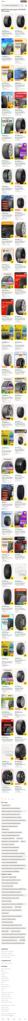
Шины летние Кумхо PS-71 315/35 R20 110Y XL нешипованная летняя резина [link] (7, 293)
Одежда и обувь (5, 978)
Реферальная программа (6, 963)
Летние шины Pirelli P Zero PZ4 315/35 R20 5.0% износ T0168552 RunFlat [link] (6, 451)
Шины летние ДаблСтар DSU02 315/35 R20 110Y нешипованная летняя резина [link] (7, 689)
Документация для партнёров (8, 955)
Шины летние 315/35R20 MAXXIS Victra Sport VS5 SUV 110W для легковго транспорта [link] (20, 504)
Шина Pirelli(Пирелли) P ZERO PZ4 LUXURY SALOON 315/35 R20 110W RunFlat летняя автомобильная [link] (20, 242)
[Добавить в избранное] (12, 15)
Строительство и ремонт (6, 998)
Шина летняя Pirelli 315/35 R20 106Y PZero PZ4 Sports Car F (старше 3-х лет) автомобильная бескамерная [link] (7, 85)
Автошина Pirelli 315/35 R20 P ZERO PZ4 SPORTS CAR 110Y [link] (20, 138)
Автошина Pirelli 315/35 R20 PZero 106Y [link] (20, 215)
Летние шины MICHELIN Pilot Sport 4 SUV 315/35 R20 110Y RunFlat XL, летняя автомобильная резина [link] (20, 634)
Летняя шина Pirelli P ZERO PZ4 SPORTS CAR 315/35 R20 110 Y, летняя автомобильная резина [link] (20, 112)
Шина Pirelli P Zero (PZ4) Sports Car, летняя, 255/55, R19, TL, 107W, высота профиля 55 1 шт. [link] (20, 740)
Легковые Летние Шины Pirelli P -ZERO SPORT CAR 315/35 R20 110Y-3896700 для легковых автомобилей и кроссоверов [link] (7, 215)
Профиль (25, 1019)
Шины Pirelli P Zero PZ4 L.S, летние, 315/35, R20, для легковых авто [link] (7, 714)
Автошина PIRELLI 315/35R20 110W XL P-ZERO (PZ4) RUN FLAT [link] (20, 189)
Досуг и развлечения (6, 968)
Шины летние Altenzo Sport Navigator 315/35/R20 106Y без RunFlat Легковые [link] (19, 478)
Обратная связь (4, 1007)
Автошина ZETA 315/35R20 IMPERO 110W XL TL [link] (20, 764)
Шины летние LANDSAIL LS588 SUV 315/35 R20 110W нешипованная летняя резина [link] (7, 478)
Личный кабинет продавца (7, 951)
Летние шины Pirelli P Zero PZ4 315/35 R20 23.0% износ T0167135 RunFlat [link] (20, 346)
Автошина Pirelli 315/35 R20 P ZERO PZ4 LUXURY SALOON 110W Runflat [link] (20, 319)
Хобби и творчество (5, 986)
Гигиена (3, 974)
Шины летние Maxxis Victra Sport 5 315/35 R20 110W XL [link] (20, 609)
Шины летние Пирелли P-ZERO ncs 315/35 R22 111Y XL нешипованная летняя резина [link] (20, 532)
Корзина (19, 1019)
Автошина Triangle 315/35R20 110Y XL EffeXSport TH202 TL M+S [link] (19, 688)
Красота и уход (4, 984)
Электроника (4, 976)
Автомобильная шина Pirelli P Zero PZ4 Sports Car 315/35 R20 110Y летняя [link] (7, 33)
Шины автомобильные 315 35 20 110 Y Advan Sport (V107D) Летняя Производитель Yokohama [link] (20, 557)
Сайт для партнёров (5, 957)
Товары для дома (5, 980)
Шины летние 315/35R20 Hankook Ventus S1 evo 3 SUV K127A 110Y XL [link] (20, 292)
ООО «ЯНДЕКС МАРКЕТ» (10, 1013)
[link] (6, 805)
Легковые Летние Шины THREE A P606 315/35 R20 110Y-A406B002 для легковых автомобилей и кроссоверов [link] (7, 505)
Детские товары (5, 1000)
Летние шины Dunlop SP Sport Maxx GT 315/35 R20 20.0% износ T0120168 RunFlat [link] (7, 662)
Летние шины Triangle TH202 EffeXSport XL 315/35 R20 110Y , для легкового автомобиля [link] (20, 85)
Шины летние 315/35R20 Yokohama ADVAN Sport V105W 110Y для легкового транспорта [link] (7, 319)
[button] (26, 6)
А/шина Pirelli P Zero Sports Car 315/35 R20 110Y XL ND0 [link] (20, 33)
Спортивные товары (5, 994)
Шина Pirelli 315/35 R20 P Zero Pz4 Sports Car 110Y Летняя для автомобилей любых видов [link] (20, 267)
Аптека (2, 982)
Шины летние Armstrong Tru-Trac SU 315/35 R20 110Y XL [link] (7, 740)
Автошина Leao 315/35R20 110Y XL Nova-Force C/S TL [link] (20, 789)
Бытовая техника (5, 972)
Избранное (14, 1019)
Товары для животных (6, 996)
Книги (2, 990)
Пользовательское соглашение (8, 1005)
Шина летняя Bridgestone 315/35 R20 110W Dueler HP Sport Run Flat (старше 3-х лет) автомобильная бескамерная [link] (7, 557)
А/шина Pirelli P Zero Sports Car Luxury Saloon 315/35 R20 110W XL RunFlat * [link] (7, 372)
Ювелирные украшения (6, 1002)
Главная (3, 1019)
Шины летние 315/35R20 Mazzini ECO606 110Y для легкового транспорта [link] (7, 242)
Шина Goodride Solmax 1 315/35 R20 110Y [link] (20, 661)
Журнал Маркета (5, 1011)
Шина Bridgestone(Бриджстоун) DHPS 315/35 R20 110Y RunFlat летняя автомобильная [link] (20, 714)
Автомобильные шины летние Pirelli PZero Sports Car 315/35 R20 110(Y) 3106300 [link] (7, 138)
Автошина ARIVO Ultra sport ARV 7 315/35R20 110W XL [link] (7, 764)
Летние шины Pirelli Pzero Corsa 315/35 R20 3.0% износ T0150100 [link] (7, 346)
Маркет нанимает (5, 1009)
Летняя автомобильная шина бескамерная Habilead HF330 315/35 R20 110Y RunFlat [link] (20, 583)
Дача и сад (3, 988)
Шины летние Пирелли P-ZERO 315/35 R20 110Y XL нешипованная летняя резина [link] (20, 164)
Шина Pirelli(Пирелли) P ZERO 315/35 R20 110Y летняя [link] (7, 189)
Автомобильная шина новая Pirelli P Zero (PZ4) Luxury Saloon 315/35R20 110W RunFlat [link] (20, 424)
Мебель (3, 970)
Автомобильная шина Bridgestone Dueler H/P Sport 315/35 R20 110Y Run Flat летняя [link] (7, 424)
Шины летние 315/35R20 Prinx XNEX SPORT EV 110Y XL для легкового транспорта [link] (7, 583)
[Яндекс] (11, 1015)
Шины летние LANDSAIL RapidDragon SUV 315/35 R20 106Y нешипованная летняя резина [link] (7, 398)
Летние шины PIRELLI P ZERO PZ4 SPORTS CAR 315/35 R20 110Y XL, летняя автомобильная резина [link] (7, 59)
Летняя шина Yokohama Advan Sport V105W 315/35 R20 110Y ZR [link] (20, 372)
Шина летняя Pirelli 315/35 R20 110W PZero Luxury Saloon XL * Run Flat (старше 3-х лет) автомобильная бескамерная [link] (20, 59)
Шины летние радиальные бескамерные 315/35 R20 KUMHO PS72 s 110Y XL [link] (20, 398)
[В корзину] (12, 28)
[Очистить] (22, 5)
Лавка (8, 1019)
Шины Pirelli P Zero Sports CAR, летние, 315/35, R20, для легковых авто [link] (6, 267)
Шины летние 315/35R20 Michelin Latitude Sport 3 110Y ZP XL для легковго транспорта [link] (7, 609)
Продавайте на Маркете (6, 953)
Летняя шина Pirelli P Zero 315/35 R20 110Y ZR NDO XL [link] (7, 112)
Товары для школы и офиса (7, 992)
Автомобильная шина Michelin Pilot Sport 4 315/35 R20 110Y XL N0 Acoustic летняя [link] (7, 789)
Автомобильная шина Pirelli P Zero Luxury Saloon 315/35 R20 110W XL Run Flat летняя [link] (7, 163)
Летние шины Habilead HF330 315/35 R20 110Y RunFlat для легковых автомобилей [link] (7, 532)
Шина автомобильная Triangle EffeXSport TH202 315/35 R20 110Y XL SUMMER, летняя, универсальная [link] (20, 450)
